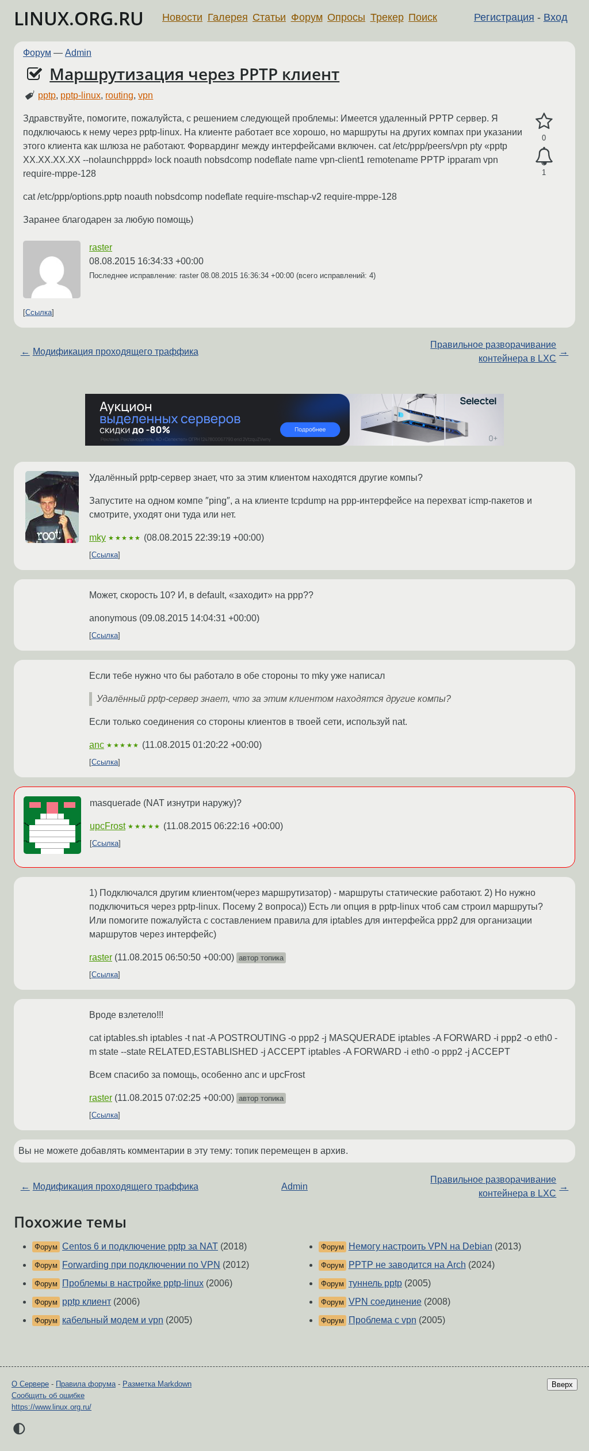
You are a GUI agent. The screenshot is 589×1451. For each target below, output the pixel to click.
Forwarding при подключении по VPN (141, 1265)
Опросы (346, 17)
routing (119, 95)
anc (96, 745)
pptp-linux (80, 95)
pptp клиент (86, 1301)
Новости (182, 17)
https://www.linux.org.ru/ (51, 1407)
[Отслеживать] (544, 156)
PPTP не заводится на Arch (407, 1265)
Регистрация (504, 17)
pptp (47, 95)
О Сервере (30, 1384)
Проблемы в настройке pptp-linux (133, 1283)
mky (97, 537)
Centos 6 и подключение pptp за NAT (140, 1246)
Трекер (387, 17)
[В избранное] (544, 121)
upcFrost (107, 826)
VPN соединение (385, 1301)
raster (100, 247)
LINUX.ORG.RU (79, 18)
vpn (145, 95)
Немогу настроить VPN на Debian (420, 1246)
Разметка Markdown (157, 1384)
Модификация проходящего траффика (115, 351)
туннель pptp (375, 1283)
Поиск (422, 17)
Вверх (562, 1384)
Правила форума (86, 1384)
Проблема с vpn (382, 1320)
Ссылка (38, 312)
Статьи (269, 17)
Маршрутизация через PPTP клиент (194, 74)
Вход (556, 17)
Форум (307, 17)
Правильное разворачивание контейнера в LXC (493, 351)
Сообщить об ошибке (48, 1395)
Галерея (228, 17)
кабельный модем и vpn (112, 1320)
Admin (78, 53)
